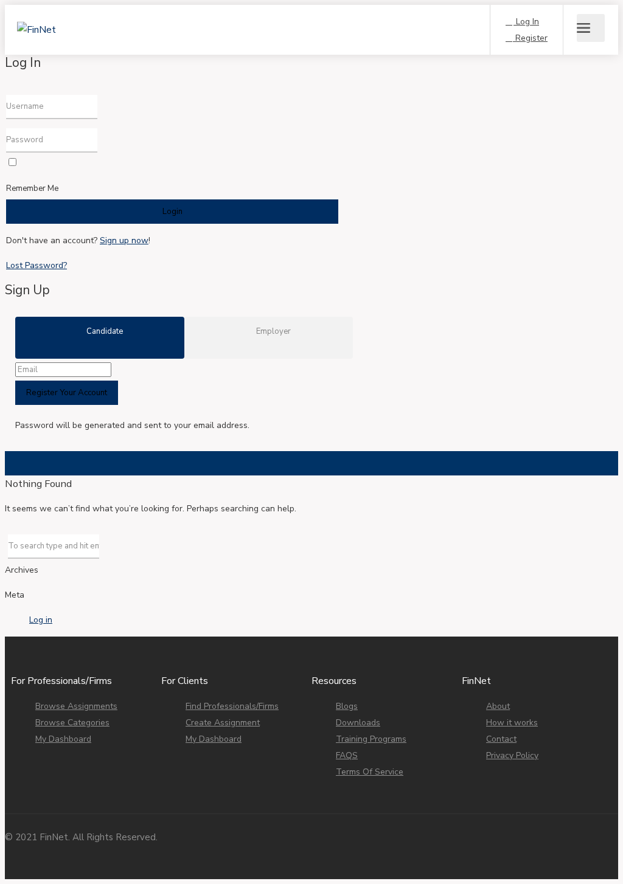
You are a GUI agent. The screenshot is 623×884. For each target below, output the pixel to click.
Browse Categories (72, 722)
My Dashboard (63, 739)
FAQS (347, 755)
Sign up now (124, 240)
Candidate (104, 331)
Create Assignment (223, 722)
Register (530, 38)
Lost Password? (36, 265)
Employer (272, 331)
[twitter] (610, 846)
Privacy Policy (512, 755)
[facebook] (550, 846)
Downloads (358, 722)
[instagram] (570, 846)
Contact (501, 739)
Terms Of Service (369, 772)
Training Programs (371, 739)
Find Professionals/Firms (232, 706)
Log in (40, 620)
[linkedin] (590, 846)
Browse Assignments (76, 706)
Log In (526, 21)
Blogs (347, 706)
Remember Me (32, 188)
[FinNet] (84, 12)
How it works (512, 722)
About (498, 706)
